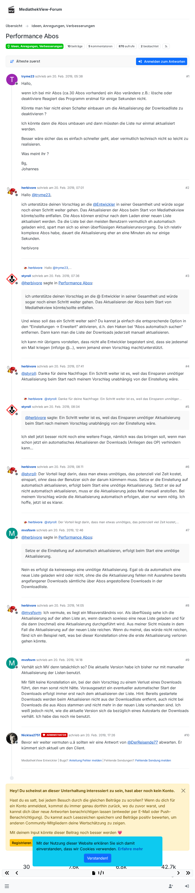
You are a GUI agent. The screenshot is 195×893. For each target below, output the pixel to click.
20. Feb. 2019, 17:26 (100, 735)
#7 (187, 530)
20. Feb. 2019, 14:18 (68, 660)
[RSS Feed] (166, 46)
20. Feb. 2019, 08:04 (64, 406)
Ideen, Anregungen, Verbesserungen (36, 46)
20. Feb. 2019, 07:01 (69, 188)
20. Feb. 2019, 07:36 (64, 276)
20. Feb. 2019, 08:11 (68, 467)
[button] (7, 886)
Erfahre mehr (130, 848)
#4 (187, 366)
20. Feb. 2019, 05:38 (67, 76)
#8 (187, 605)
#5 (187, 406)
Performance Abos (75, 282)
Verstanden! (97, 858)
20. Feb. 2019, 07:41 (69, 366)
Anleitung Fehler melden (85, 760)
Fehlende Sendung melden (153, 760)
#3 (187, 276)
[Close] (183, 790)
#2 (187, 188)
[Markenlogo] (11, 9)
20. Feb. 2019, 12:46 (68, 530)
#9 (187, 660)
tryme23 (27, 76)
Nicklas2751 (30, 735)
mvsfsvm (28, 530)
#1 (187, 76)
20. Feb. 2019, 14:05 (69, 605)
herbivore (28, 188)
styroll (26, 276)
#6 (187, 467)
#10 (186, 735)
